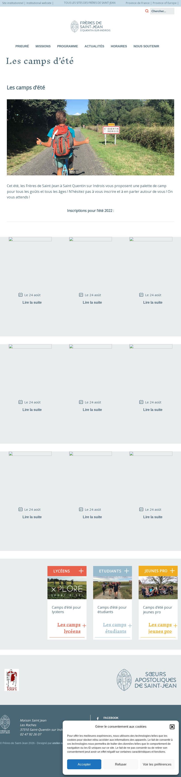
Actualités (94, 46)
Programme (67, 46)
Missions (43, 46)
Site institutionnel (12, 3)
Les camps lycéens (69, 628)
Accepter (84, 764)
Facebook (111, 717)
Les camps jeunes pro (160, 628)
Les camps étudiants (114, 628)
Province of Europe (165, 3)
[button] (172, 727)
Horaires (119, 46)
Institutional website (38, 3)
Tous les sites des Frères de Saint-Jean (89, 3)
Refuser (120, 764)
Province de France (138, 3)
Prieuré (22, 46)
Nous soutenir (146, 46)
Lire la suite (32, 302)
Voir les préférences (157, 764)
